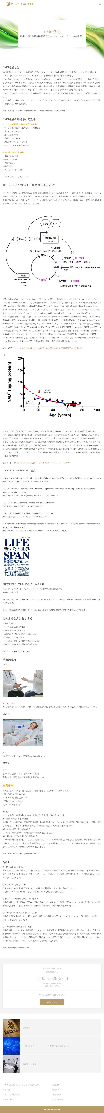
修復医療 (56, 1090)
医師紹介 (56, 1085)
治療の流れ (56, 1095)
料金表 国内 (8, 1099)
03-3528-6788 (55, 978)
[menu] (100, 4)
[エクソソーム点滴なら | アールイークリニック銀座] (20, 4)
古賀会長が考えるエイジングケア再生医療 (21, 1085)
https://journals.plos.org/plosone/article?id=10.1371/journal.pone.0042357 (43, 463)
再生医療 (6, 1090)
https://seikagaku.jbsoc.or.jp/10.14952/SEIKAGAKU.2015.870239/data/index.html (52, 348)
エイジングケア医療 (11, 1095)
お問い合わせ (52, 1002)
